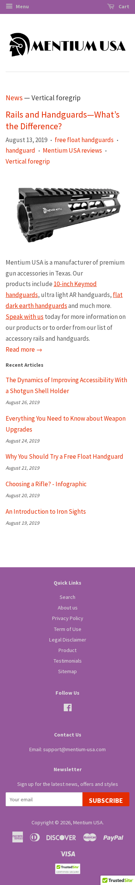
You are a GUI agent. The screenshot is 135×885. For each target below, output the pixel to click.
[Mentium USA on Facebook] (67, 709)
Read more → (24, 349)
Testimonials (68, 660)
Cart (123, 6)
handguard (20, 150)
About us (68, 607)
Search (67, 597)
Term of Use (67, 629)
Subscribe (106, 800)
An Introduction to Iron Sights (46, 511)
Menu (22, 6)
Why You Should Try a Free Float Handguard (64, 456)
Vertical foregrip (28, 161)
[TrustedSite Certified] (67, 869)
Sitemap (67, 671)
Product (67, 650)
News (14, 97)
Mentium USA (88, 822)
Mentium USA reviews (72, 150)
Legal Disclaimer (67, 639)
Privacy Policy (67, 618)
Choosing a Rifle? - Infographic (46, 484)
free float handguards (84, 140)
